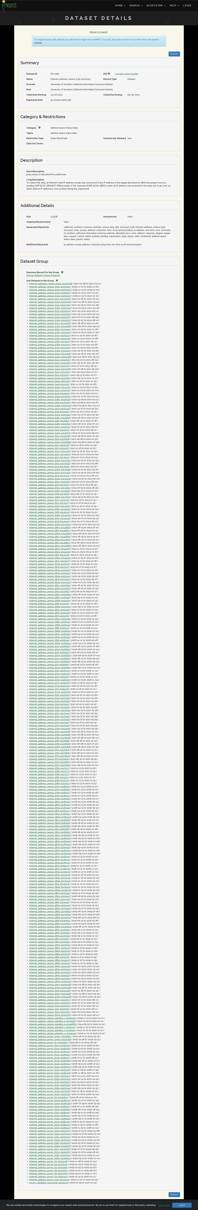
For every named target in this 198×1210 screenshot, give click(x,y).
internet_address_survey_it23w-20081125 (49, 1128)
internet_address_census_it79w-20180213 (49, 799)
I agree (182, 1205)
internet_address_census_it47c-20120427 (49, 408)
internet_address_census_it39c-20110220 (49, 348)
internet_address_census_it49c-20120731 (49, 427)
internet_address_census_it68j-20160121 (49, 628)
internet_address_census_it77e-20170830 (49, 753)
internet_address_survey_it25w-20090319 (50, 1140)
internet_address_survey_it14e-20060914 (49, 1064)
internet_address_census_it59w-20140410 (50, 524)
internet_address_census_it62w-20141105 (49, 558)
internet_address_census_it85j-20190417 (49, 902)
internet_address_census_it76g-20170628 (49, 738)
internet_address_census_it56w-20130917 (49, 497)
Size (28, 217)
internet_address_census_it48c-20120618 (49, 418)
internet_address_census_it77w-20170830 (49, 765)
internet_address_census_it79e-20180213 (49, 789)
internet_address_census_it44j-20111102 (49, 384)
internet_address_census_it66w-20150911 (50, 607)
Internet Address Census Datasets (43, 275)
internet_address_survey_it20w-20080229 (50, 1103)
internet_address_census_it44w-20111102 (49, 387)
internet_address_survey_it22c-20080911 (49, 1112)
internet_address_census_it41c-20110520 (49, 360)
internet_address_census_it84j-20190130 (49, 884)
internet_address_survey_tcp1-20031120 (49, 1180)
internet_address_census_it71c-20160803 (49, 658)
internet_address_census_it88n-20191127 (49, 960)
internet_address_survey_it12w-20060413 (49, 1055)
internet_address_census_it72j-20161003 (49, 677)
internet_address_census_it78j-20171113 (48, 777)
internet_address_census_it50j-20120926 (49, 439)
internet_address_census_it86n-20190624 (50, 924)
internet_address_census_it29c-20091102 (49, 287)
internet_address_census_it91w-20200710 (50, 1015)
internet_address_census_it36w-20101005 (50, 332)
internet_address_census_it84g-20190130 (49, 881)
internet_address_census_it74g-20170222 (49, 701)
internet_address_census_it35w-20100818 (50, 326)
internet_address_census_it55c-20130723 (49, 482)
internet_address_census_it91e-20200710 (49, 1003)
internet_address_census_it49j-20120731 (49, 430)
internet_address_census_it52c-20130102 (49, 454)
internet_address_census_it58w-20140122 (50, 515)
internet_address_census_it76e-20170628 (49, 735)
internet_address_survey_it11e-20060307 (49, 1045)
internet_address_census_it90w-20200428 (50, 997)
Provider (30, 84)
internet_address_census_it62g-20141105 (49, 552)
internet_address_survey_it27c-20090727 (49, 1149)
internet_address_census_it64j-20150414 (49, 579)
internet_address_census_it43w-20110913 (49, 378)
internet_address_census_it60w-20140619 (50, 533)
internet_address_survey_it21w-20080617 (49, 1109)
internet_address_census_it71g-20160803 (49, 661)
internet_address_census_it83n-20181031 (49, 869)
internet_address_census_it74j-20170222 (49, 704)
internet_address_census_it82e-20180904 (50, 841)
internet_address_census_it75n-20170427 (49, 725)
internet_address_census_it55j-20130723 (49, 485)
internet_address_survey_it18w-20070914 (49, 1088)
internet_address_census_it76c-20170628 (49, 732)
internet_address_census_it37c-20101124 (49, 335)
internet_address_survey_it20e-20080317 (49, 1100)
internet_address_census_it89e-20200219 (50, 969)
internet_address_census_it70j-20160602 (49, 652)
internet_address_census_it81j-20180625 (49, 829)
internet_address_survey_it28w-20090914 (50, 1158)
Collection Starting (36, 95)
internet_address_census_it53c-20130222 (49, 463)
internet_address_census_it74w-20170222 (49, 710)
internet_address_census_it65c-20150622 (49, 585)
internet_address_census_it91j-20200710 (49, 1009)
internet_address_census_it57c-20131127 (49, 500)
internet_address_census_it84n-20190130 (49, 887)
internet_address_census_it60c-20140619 (49, 527)
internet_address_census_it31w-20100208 (50, 302)
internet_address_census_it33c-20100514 (49, 311)
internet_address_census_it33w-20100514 (50, 314)
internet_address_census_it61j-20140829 (49, 543)
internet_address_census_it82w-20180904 (50, 853)
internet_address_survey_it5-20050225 (48, 1167)
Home (119, 5)
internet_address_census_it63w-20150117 (49, 570)
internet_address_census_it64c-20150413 (49, 573)
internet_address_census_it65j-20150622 (49, 591)
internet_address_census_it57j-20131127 (48, 503)
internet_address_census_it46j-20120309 (49, 402)
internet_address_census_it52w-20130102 (49, 460)
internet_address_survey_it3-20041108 (48, 1161)
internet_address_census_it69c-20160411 (49, 634)
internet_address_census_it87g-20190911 (49, 936)
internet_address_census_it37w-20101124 (49, 338)
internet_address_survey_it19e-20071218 (49, 1091)
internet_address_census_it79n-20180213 (49, 796)
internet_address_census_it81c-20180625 (49, 820)
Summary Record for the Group (42, 272)
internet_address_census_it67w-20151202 (49, 619)
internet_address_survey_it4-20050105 (48, 1164)
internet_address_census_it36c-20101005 (49, 329)
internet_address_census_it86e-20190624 (50, 914)
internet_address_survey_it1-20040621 (48, 1042)
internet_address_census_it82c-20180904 (50, 838)
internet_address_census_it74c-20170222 (49, 695)
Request (174, 54)
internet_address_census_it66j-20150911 (49, 604)
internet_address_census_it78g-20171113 (49, 774)
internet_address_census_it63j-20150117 (49, 567)
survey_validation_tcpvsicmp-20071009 (48, 1183)
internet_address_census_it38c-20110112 (49, 341)
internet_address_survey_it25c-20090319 (49, 1137)
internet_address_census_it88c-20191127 (49, 948)
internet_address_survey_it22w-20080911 (49, 1119)
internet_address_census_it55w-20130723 (49, 488)
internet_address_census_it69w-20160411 (50, 643)
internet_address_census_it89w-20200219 (50, 981)
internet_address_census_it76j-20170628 (49, 741)
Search (135, 5)
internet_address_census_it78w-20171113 (49, 783)
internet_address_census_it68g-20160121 (49, 625)
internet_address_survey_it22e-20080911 (49, 1116)
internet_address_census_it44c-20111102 (49, 381)
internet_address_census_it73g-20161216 (49, 686)
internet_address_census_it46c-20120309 (49, 399)
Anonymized (109, 217)
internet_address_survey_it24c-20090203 (49, 1131)
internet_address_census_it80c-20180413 (49, 802)
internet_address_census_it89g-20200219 (50, 972)
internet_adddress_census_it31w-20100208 (50, 284)
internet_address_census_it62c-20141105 (49, 549)
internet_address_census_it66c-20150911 (49, 597)
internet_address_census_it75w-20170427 (49, 728)
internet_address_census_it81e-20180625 (49, 823)
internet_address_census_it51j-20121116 (49, 448)
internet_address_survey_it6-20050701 (48, 1170)
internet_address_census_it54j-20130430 (49, 476)
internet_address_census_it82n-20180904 (50, 850)
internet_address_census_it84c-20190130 (49, 875)
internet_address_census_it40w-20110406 (50, 357)
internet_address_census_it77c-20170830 (49, 750)
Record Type (110, 79)
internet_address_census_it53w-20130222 (49, 469)
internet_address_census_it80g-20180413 (49, 808)
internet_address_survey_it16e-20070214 (49, 1076)
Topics (29, 133)
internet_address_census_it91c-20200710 (49, 1000)
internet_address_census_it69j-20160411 (49, 640)
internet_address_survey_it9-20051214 (48, 1176)
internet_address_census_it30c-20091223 (49, 293)
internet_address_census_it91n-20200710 (49, 1012)
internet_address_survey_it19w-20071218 (49, 1094)
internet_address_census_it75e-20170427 (49, 716)
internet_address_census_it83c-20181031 (49, 856)
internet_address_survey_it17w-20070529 (49, 1085)
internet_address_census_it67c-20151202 (49, 610)
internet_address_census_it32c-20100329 (49, 305)
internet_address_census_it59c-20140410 (49, 518)
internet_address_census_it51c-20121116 (49, 445)
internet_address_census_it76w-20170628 (50, 747)
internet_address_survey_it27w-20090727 (49, 1152)
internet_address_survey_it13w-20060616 (50, 1061)
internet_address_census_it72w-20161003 (49, 680)
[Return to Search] (99, 32)
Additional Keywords (37, 244)
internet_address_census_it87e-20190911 (49, 933)
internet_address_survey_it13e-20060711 (49, 1058)
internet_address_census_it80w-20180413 (50, 817)
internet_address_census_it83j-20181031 (49, 866)
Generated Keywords (37, 227)
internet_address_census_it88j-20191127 (49, 957)
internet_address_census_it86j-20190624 (49, 920)
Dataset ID (31, 74)
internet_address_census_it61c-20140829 (49, 536)
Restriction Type (34, 138)
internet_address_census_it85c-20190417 (49, 893)
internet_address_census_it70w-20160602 (50, 655)
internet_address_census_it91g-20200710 (49, 1006)
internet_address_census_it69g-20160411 (49, 637)
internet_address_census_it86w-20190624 (50, 927)
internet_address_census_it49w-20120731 (49, 433)
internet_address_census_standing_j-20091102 (52, 1027)
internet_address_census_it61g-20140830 (49, 540)
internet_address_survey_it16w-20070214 (49, 1079)
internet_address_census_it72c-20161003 (49, 671)
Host (28, 89)
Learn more (164, 1205)
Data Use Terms (34, 143)
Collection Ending (112, 95)
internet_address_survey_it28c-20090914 (49, 1155)
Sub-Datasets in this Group (40, 280)
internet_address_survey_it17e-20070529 (49, 1082)
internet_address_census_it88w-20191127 (49, 963)
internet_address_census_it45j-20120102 (49, 393)
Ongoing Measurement (38, 222)
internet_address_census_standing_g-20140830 (52, 1024)
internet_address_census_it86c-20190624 (50, 911)
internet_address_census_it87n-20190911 (49, 942)
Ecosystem (155, 5)
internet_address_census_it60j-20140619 (49, 530)
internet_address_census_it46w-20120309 (50, 405)
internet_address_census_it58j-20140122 (49, 512)
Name (29, 79)
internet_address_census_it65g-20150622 (49, 588)
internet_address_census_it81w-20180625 (50, 835)
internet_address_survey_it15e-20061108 (49, 1070)
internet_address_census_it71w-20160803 (50, 668)
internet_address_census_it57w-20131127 (49, 506)
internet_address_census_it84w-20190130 (50, 890)
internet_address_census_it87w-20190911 (49, 945)
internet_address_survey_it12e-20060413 (49, 1052)
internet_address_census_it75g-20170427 (49, 719)
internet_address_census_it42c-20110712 (49, 366)
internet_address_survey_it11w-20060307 (49, 1048)
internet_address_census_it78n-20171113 (49, 780)
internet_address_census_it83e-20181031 (49, 860)
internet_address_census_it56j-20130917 (49, 494)
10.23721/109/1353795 (127, 74)
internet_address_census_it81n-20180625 (49, 832)
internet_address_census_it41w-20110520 (49, 363)
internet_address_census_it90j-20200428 (49, 991)
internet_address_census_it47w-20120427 (49, 415)
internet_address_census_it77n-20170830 (49, 762)
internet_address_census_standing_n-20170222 (52, 1030)
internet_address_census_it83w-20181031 (49, 872)
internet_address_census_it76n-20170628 (49, 744)
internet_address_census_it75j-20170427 (49, 722)
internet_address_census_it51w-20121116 (49, 451)
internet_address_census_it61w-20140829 (50, 546)
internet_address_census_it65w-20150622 (50, 594)
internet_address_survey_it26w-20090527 (50, 1146)
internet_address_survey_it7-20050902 (48, 1173)
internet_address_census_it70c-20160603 (49, 646)
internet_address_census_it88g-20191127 (49, 954)
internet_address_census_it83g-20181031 (49, 863)
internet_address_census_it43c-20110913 (49, 372)
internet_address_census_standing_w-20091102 (52, 1033)
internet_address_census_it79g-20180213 (49, 792)
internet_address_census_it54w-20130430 (50, 479)
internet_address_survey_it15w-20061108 (49, 1073)
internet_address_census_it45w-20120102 (50, 396)
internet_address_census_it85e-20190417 (49, 896)
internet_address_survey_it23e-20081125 (49, 1125)
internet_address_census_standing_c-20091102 (52, 1018)
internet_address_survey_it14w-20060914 (50, 1067)
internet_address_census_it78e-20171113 (49, 771)
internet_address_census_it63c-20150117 (49, 561)
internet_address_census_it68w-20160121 (50, 631)
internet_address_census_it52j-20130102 (49, 457)
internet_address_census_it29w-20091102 (50, 290)
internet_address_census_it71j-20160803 (49, 664)
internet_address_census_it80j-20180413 (49, 811)
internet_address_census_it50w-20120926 (50, 442)
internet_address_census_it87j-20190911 (49, 939)
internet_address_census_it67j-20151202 (49, 616)
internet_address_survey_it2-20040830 (48, 1097)
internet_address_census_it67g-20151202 (49, 613)
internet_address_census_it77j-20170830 (49, 759)
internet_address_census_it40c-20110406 (49, 354)
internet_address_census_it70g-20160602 (49, 649)
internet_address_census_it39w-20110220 (50, 351)
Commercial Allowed (114, 138)
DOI (105, 74)
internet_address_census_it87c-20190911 (49, 930)
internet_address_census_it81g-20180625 (49, 826)
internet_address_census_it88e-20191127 (49, 951)
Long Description (35, 179)
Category (31, 128)
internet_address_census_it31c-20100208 (49, 299)
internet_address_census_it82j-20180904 (49, 847)
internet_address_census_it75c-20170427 (49, 713)
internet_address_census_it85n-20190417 (49, 905)
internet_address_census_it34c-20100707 (49, 317)
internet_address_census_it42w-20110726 (49, 369)
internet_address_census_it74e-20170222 (49, 698)
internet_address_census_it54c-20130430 (49, 472)
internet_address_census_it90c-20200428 (50, 984)
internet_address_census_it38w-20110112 (49, 344)
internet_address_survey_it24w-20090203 (50, 1134)
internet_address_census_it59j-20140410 (49, 521)
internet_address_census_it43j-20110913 (49, 375)
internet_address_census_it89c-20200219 (49, 966)
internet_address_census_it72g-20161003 (49, 674)
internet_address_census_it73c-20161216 (49, 683)
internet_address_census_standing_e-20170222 (52, 1021)
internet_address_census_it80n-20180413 (49, 814)
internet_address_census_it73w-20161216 (49, 692)
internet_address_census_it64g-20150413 (49, 576)
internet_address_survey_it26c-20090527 (49, 1143)
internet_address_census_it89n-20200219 (49, 978)
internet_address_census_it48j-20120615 (49, 421)
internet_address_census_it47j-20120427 (49, 412)
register (38, 43)
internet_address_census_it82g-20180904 (50, 844)
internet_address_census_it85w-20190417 (50, 908)
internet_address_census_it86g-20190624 (50, 917)
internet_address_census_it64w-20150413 (50, 582)
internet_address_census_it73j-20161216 (49, 689)
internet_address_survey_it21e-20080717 (49, 1106)
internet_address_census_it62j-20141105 (49, 555)
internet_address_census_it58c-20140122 (49, 509)
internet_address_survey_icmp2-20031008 (50, 1039)
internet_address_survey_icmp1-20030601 (50, 1036)
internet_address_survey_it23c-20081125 (49, 1122)
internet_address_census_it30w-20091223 (50, 296)
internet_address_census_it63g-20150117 (49, 564)
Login (187, 5)
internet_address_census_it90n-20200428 (50, 994)
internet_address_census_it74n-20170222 (49, 707)
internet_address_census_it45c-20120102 (49, 390)
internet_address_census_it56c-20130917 (49, 491)
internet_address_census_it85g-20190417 (49, 899)
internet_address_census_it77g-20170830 (49, 756)
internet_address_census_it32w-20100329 (50, 308)
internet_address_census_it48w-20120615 (50, 424)
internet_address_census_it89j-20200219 (49, 975)
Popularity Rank (34, 100)
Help (173, 5)
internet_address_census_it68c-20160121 (49, 622)
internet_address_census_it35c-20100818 (49, 323)
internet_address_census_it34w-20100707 (50, 320)
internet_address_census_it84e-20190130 (49, 878)
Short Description (35, 171)
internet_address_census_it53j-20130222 (49, 466)
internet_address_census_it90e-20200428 (50, 988)
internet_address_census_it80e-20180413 (49, 805)
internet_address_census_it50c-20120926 (49, 436)
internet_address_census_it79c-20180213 (49, 786)
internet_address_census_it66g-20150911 (49, 600)
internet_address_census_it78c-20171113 (49, 768)
